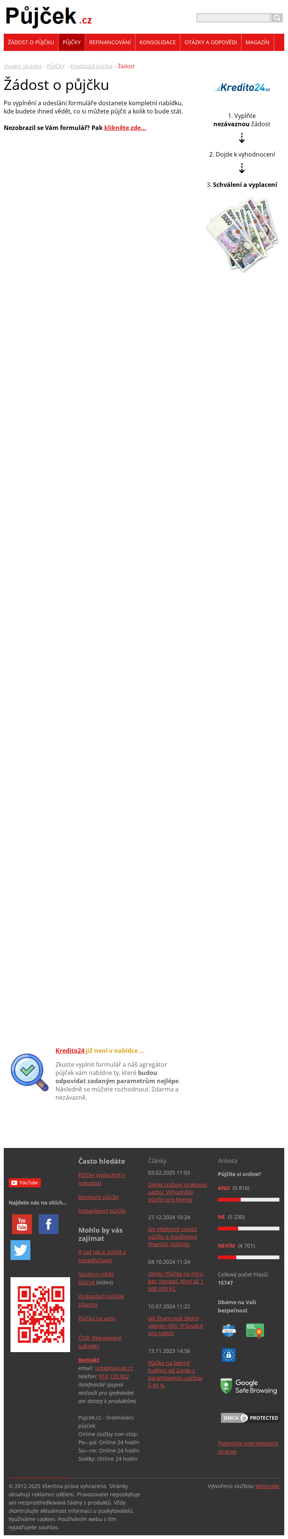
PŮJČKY (56, 66)
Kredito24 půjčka (91, 66)
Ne (222, 1216)
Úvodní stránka (23, 66)
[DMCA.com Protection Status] (250, 1423)
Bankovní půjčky (98, 1196)
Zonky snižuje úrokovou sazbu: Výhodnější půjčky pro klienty (177, 1192)
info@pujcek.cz (114, 1368)
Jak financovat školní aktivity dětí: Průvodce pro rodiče (175, 1326)
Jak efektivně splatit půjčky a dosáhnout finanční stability (172, 1237)
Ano (224, 1187)
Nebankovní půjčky (102, 1210)
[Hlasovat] (248, 1200)
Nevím (227, 1245)
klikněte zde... (125, 128)
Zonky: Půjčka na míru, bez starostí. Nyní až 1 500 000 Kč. (176, 1281)
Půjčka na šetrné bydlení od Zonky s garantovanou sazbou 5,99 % (175, 1374)
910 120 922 (114, 1376)
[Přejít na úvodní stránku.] (49, 27)
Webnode (267, 1486)
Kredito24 (70, 1050)
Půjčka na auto (96, 1318)
